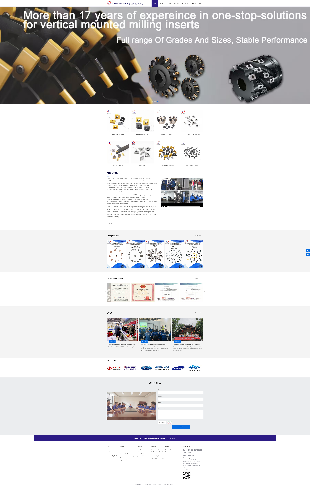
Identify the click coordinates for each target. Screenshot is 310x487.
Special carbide (140, 455)
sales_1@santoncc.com (192, 457)
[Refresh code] (169, 422)
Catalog (193, 3)
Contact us (172, 438)
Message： (161, 408)
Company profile (111, 449)
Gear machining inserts (126, 457)
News (200, 3)
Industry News (169, 449)
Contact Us (185, 3)
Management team (111, 453)
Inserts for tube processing (127, 455)
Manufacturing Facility (112, 455)
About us (109, 446)
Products (176, 3)
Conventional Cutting (156, 449)
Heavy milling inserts (156, 455)
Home (154, 3)
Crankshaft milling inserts (126, 453)
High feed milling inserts (126, 459)
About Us (162, 3)
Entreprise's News (170, 451)
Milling (169, 3)
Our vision (109, 451)
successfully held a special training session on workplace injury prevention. (162, 344)
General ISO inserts (142, 453)
